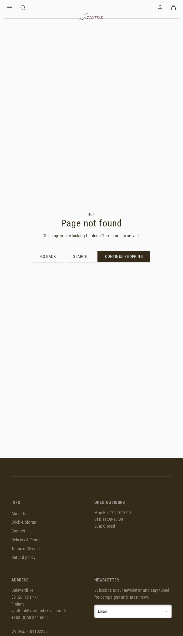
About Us (19, 513)
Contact (18, 530)
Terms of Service (26, 548)
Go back (48, 256)
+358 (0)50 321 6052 (30, 617)
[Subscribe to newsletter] (166, 611)
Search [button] (80, 256)
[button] (9, 7)
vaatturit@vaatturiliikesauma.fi (38, 610)
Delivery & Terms (26, 539)
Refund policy (23, 557)
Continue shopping (124, 256)
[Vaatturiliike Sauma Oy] (91, 16)
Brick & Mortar (23, 522)
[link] (160, 7)
